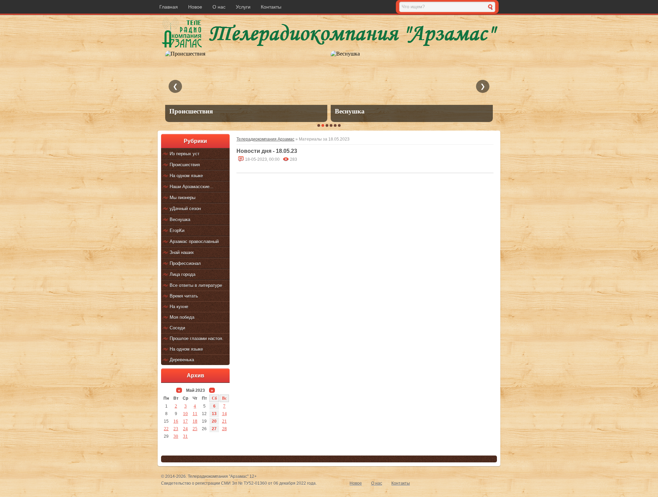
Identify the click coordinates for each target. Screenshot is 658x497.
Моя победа (182, 317)
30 (175, 436)
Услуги (243, 7)
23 (175, 428)
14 (224, 413)
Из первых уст (184, 153)
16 (175, 421)
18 (195, 421)
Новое (195, 7)
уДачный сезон (185, 208)
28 (224, 428)
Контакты (271, 7)
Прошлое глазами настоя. (196, 338)
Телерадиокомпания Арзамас (265, 139)
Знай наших (182, 252)
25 (195, 428)
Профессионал (185, 263)
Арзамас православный (194, 241)
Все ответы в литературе (196, 285)
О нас (219, 7)
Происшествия (185, 164)
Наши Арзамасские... (192, 186)
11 (195, 413)
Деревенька (182, 359)
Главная (168, 7)
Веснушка (180, 219)
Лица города (182, 274)
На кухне (179, 306)
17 (185, 421)
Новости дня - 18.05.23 (266, 151)
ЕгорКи (177, 230)
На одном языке (186, 175)
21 (224, 421)
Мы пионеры (182, 197)
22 (166, 428)
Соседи (177, 327)
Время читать (184, 296)
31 (185, 436)
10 (185, 413)
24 (185, 428)
